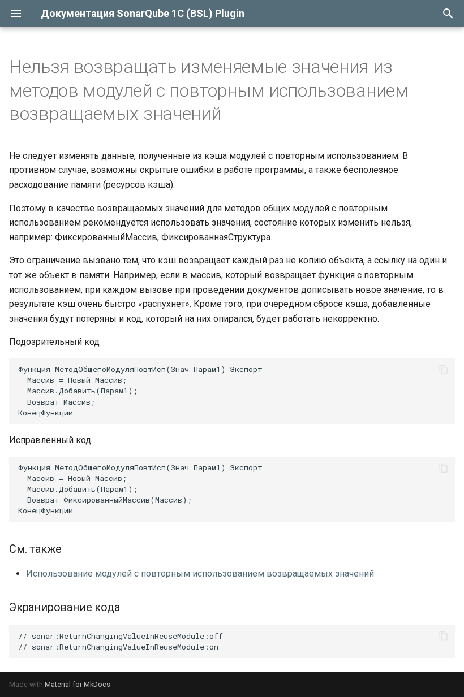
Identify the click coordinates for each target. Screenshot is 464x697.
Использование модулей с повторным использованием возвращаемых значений (200, 573)
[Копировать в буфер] (443, 369)
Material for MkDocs (77, 684)
